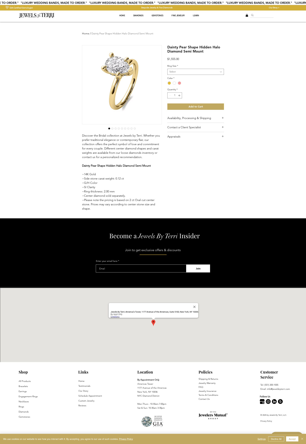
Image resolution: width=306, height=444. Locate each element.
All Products (25, 381)
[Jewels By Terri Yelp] (280, 401)
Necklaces (24, 401)
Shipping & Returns (208, 378)
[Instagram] (268, 401)
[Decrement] (170, 95)
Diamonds (24, 411)
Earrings (23, 391)
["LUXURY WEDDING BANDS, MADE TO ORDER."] (153, 3)
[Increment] (180, 95)
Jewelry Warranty (207, 383)
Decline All (276, 438)
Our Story (83, 390)
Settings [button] (262, 438)
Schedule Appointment (90, 395)
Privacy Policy (266, 421)
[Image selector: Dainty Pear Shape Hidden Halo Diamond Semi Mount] (109, 128)
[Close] (302, 438)
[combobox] (195, 72)
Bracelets (23, 386)
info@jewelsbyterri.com (278, 389)
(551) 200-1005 (271, 384)
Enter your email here (106, 261)
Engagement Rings (28, 396)
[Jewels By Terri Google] (262, 401)
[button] (178, 15)
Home (85, 33)
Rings (21, 406)
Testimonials (84, 385)
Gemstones (24, 416)
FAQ (201, 387)
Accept (292, 438)
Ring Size (172, 65)
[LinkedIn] (274, 401)
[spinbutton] (175, 95)
